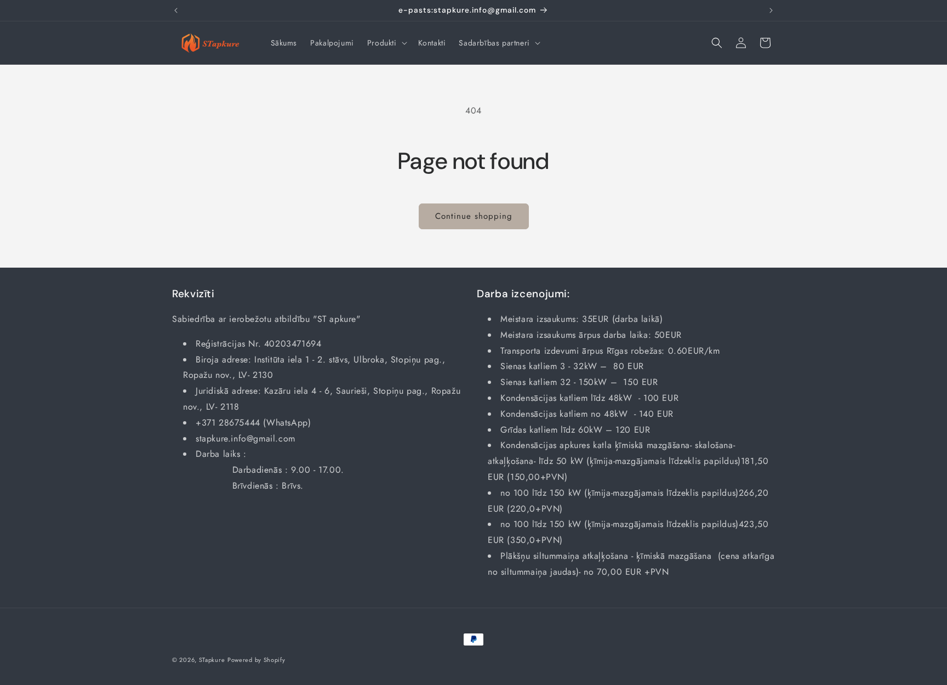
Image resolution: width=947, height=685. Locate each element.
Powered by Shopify (256, 659)
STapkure (212, 659)
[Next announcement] (771, 10)
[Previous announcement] (176, 10)
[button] (386, 42)
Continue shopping (473, 216)
